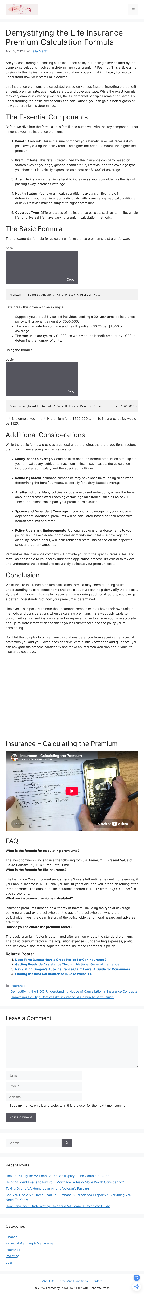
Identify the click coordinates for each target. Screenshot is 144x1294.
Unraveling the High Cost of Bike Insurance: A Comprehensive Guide (62, 997)
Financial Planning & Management (31, 1243)
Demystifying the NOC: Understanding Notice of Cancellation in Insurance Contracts (74, 991)
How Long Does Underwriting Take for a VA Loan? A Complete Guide (58, 1206)
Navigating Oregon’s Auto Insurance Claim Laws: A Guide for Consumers (72, 969)
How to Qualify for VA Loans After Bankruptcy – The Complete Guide (57, 1176)
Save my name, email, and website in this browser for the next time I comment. (69, 1105)
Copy (70, 279)
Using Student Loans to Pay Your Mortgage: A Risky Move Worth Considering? (65, 1182)
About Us (48, 1281)
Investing (12, 1256)
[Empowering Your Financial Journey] (22, 9)
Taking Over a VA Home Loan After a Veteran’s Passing (47, 1188)
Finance (11, 1237)
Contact (97, 1281)
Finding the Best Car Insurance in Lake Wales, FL (53, 974)
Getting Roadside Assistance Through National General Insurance (67, 964)
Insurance (18, 986)
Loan (9, 1262)
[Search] (67, 1143)
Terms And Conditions (73, 1281)
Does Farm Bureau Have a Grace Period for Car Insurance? (60, 960)
